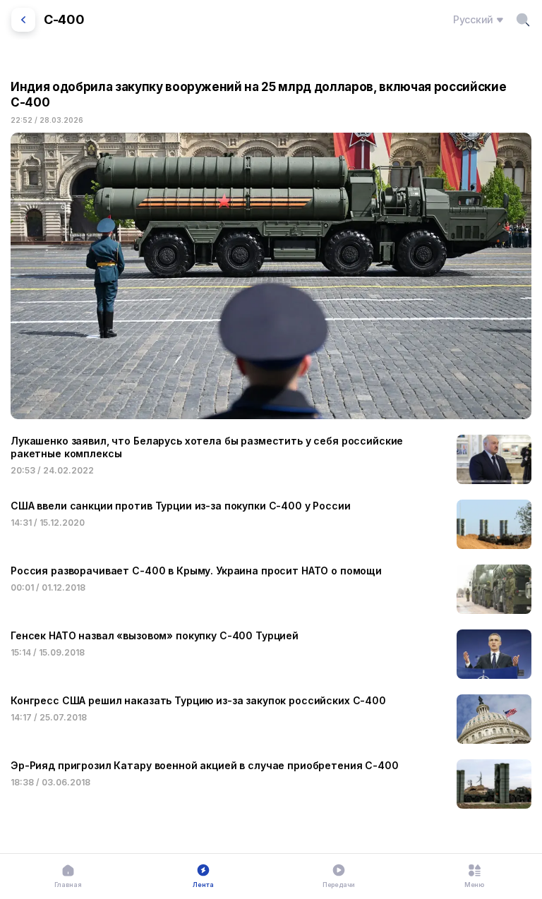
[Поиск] (523, 20)
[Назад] (23, 20)
